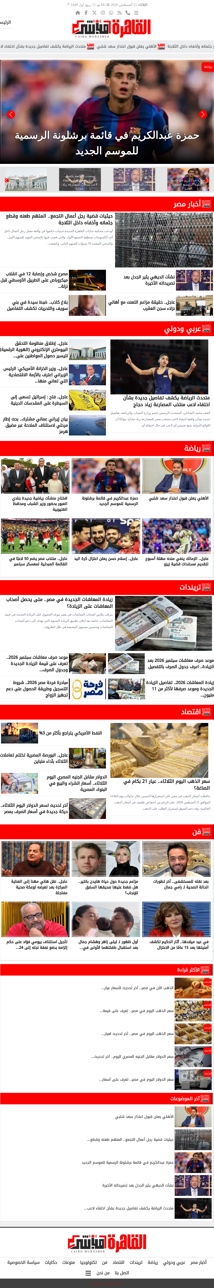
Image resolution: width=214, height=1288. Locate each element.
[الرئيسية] (78, 13)
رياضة (192, 448)
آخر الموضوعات (185, 1098)
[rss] (119, 13)
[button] (11, 114)
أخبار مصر (187, 203)
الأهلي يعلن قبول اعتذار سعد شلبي (166, 46)
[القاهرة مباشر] (111, 28)
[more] (136, 13)
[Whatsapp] (111, 13)
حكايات (51, 1262)
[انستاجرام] (103, 13)
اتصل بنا (122, 1273)
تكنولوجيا (88, 1262)
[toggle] (88, 1273)
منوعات (68, 1262)
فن (196, 831)
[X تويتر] (94, 13)
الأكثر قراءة (188, 969)
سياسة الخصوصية (23, 1262)
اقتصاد (191, 711)
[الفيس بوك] (86, 13)
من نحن (103, 1273)
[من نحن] (128, 13)
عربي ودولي (182, 328)
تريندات (190, 587)
